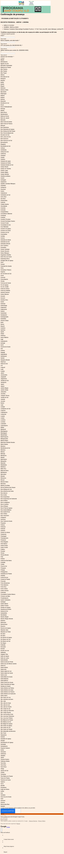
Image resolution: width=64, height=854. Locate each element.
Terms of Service (33, 821)
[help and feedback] (1, 830)
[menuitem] (33, 837)
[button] (32, 814)
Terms (5, 819)
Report (18, 823)
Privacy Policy (41, 821)
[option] (32, 58)
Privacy (2, 819)
